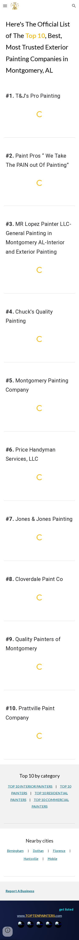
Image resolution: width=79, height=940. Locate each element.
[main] (39, 47)
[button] (5, 5)
